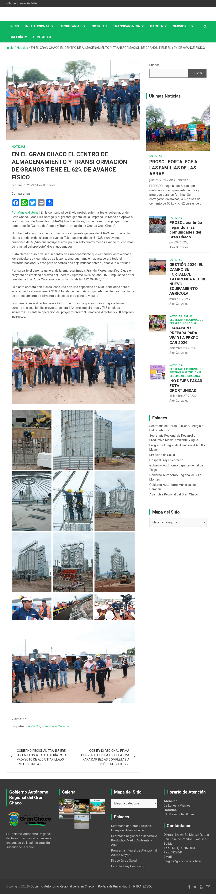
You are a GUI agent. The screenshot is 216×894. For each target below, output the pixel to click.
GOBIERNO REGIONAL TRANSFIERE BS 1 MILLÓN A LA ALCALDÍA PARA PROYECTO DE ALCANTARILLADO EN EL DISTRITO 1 (42, 757)
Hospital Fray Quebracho (166, 460)
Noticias (99, 26)
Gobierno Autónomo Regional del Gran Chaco (62, 886)
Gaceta (156, 26)
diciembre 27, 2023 (182, 395)
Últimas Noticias (165, 96)
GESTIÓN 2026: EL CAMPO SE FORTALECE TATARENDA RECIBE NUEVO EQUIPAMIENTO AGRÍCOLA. (188, 279)
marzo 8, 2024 (179, 299)
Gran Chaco (49, 726)
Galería (16, 37)
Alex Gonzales (45, 185)
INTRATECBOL (142, 886)
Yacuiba (63, 726)
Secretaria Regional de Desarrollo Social (186, 321)
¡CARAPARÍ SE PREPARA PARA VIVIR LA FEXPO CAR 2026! (183, 335)
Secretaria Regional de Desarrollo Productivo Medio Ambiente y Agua (134, 840)
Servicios (181, 26)
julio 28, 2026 (158, 180)
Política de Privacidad (112, 886)
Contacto (42, 37)
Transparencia (126, 26)
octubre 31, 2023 (23, 185)
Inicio (14, 26)
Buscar (154, 65)
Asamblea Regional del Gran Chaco (173, 494)
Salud (188, 316)
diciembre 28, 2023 (182, 348)
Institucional (37, 26)
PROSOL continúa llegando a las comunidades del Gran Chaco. (185, 229)
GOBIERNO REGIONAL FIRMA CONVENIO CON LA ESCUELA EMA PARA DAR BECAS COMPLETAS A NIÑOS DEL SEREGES (105, 757)
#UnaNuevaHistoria (25, 212)
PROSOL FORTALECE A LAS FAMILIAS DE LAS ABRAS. (173, 167)
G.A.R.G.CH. (33, 726)
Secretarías (71, 26)
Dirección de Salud (162, 455)
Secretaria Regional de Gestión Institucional (186, 371)
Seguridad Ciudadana (184, 376)
